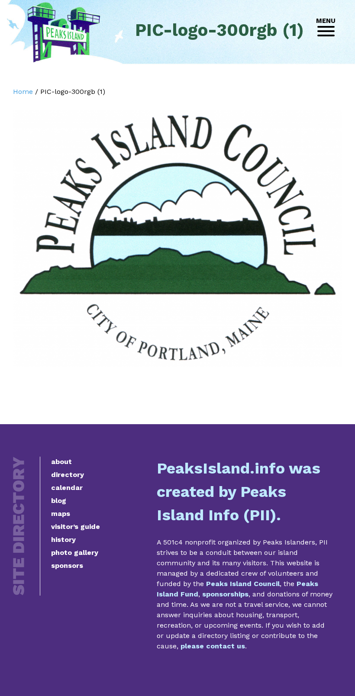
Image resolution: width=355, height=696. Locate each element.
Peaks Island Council (243, 584)
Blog (58, 500)
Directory (67, 474)
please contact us (213, 646)
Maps (60, 513)
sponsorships (225, 594)
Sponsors (67, 565)
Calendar (67, 487)
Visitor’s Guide (75, 526)
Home (23, 91)
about (61, 462)
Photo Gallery (74, 552)
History (63, 539)
